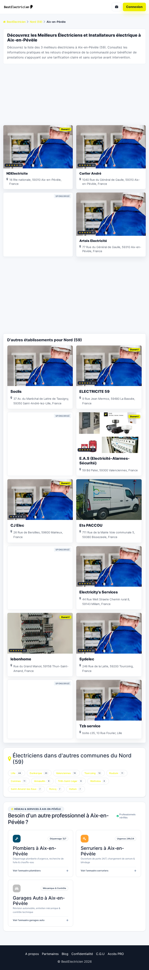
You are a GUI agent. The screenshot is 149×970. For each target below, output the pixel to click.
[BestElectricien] (37, 7)
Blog (65, 954)
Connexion (134, 7)
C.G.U (100, 954)
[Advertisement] (74, 94)
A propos (32, 954)
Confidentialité (82, 954)
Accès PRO (116, 954)
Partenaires (50, 954)
